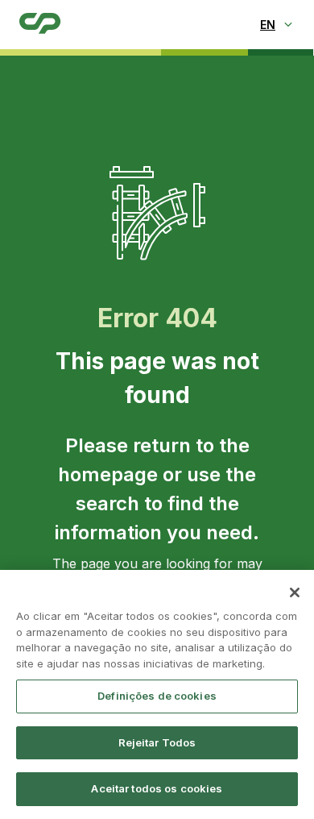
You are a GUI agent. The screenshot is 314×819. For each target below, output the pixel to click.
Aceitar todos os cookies (156, 788)
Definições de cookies (157, 695)
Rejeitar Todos (157, 742)
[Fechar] (294, 592)
